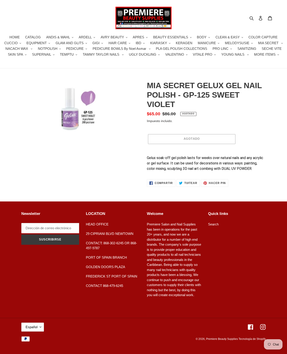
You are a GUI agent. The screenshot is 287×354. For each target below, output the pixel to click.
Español (31, 327)
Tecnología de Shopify (252, 339)
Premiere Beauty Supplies (222, 339)
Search (213, 224)
